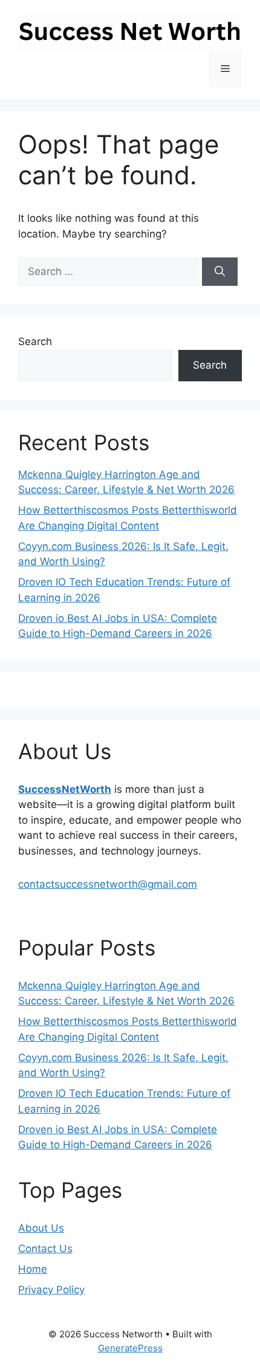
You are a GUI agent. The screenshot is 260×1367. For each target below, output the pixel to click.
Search (35, 341)
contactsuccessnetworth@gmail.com (107, 884)
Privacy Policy (51, 1290)
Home (32, 1269)
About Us (41, 1228)
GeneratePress (130, 1348)
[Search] (220, 271)
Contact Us (45, 1249)
